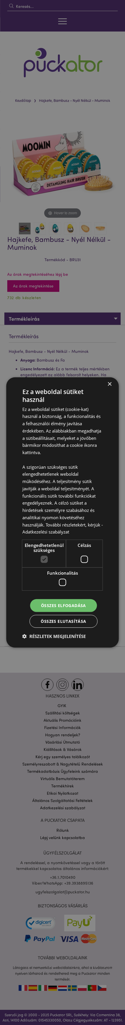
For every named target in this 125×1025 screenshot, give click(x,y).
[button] (54, 636)
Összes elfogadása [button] (63, 605)
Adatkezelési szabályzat (45, 532)
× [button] (109, 384)
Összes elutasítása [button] (63, 621)
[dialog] (62, 512)
